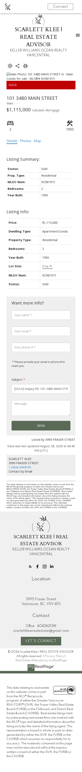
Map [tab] (37, 141)
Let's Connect (41, 641)
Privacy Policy (54, 656)
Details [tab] (12, 141)
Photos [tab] (25, 141)
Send (41, 426)
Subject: (17, 380)
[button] (30, 566)
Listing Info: (18, 212)
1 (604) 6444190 (20, 467)
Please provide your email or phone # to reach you (38, 364)
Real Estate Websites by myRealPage (41, 660)
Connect (60, 7)
